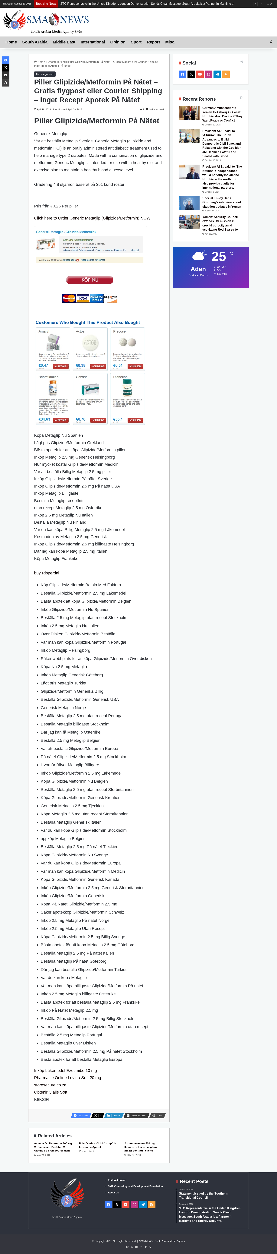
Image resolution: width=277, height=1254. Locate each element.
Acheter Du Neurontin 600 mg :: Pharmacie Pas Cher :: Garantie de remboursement (53, 1147)
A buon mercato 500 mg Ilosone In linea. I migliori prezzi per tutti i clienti (140, 1147)
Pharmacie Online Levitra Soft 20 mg (67, 1077)
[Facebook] (5, 60)
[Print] (5, 83)
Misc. (170, 42)
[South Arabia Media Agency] (46, 21)
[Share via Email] (5, 75)
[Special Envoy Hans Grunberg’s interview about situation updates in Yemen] (189, 203)
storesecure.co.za (50, 1085)
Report (153, 42)
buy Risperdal (46, 573)
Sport (136, 42)
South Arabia (34, 42)
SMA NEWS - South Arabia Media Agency (162, 1241)
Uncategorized (57, 61)
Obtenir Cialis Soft (50, 1092)
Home (11, 42)
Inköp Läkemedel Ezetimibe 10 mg (65, 1070)
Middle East (64, 42)
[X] (5, 67)
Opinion (117, 42)
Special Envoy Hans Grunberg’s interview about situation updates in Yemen (221, 202)
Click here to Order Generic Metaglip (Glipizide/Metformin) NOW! (93, 218)
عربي (269, 3)
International (93, 42)
